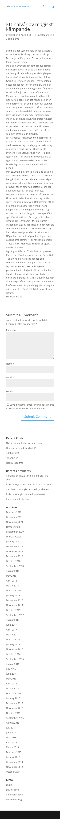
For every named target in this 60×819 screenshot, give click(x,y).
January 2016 (13, 698)
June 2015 (11, 732)
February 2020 (13, 536)
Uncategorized (44, 34)
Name (10, 363)
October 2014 (13, 771)
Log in (9, 784)
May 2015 (11, 737)
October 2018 (13, 561)
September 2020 (15, 531)
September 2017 (15, 615)
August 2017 (12, 619)
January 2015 (13, 757)
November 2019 (14, 551)
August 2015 (12, 722)
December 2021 (14, 517)
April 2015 (11, 742)
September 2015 (15, 717)
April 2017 (11, 629)
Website (10, 391)
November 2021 (14, 521)
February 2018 (13, 590)
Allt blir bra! (12, 452)
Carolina (13, 34)
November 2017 (14, 605)
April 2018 (11, 580)
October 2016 (13, 654)
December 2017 (14, 600)
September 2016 (15, 659)
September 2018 (15, 566)
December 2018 (14, 556)
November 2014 (14, 766)
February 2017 (13, 639)
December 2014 (14, 761)
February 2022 (13, 512)
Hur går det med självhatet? (21, 448)
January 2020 (13, 541)
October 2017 (13, 610)
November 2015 (14, 708)
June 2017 (11, 624)
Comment (11, 329)
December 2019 (14, 546)
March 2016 (12, 688)
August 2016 (12, 664)
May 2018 (11, 575)
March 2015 (12, 747)
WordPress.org (14, 799)
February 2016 (13, 693)
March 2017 (12, 634)
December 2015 (14, 703)
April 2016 (11, 683)
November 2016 (14, 649)
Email (10, 377)
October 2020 (13, 526)
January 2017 (13, 644)
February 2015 (13, 752)
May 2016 (11, 678)
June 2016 (11, 673)
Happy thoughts (14, 462)
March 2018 (12, 585)
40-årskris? (12, 457)
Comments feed (14, 794)
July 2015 (11, 727)
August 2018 (12, 570)
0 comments (12, 38)
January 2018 (13, 595)
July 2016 (11, 668)
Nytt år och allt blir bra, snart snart (25, 443)
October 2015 (13, 712)
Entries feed (12, 789)
